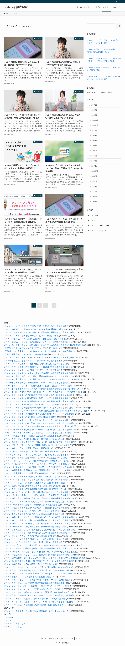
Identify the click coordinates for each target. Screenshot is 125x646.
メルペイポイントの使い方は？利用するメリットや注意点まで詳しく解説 (36, 458)
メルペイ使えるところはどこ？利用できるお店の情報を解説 (30, 536)
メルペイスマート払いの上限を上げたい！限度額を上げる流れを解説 (34, 439)
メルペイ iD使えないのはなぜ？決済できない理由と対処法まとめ (32, 486)
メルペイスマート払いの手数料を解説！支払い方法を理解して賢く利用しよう (38, 548)
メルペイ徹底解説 (16, 7)
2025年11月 (94, 125)
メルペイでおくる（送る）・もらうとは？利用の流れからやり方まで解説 (36, 480)
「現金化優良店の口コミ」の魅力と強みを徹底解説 (26, 354)
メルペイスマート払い (98, 231)
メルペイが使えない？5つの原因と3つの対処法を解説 (27, 577)
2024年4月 (93, 146)
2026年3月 (93, 105)
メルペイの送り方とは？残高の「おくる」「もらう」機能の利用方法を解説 (37, 498)
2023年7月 (93, 186)
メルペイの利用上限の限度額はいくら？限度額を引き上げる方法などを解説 (37, 470)
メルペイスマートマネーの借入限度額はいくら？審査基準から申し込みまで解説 (39, 401)
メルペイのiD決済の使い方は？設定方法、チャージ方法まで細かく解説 (35, 527)
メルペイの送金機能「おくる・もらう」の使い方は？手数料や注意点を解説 (37, 555)
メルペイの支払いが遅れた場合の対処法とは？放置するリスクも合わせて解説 (38, 573)
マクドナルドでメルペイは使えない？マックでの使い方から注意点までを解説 (38, 430)
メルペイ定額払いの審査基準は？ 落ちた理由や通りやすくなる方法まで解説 (37, 570)
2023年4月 (93, 197)
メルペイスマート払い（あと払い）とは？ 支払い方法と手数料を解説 (34, 483)
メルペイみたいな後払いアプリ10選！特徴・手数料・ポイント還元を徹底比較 (38, 580)
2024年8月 (93, 136)
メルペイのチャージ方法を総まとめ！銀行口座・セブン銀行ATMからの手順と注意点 (41, 552)
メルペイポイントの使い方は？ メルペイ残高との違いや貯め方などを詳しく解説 (39, 567)
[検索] (119, 1)
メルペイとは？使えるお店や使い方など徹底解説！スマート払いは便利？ (36, 611)
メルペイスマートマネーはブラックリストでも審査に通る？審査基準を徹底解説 (39, 373)
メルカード (94, 215)
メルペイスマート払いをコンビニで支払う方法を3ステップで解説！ (34, 589)
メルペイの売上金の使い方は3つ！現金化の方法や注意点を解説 (32, 505)
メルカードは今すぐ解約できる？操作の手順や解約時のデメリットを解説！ (37, 376)
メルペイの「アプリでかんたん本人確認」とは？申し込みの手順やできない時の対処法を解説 (45, 345)
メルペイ (93, 221)
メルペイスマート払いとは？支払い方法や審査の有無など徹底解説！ (34, 583)
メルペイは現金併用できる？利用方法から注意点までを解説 (30, 473)
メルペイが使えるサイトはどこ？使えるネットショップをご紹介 (32, 511)
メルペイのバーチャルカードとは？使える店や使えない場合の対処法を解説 (37, 364)
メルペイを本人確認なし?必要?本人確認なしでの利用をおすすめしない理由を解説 (40, 530)
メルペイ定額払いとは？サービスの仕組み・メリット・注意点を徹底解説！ (37, 342)
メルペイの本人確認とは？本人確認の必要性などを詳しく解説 (31, 564)
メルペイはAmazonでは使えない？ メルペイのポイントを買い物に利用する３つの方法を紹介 (45, 558)
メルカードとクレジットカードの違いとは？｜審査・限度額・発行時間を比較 (38, 386)
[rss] (116, 1)
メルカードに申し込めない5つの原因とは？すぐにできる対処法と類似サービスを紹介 (41, 379)
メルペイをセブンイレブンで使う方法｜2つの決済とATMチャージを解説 (36, 545)
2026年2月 (93, 110)
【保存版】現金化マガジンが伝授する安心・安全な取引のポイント (33, 348)
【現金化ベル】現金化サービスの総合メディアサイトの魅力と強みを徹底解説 (38, 351)
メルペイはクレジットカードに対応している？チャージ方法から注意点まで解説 (39, 502)
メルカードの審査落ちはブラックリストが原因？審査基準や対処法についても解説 (40, 389)
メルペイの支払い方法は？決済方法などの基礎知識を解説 (29, 448)
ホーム (43, 638)
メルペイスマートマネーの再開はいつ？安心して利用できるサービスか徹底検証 (39, 414)
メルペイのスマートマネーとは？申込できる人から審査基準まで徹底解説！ (37, 533)
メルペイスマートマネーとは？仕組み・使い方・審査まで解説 (31, 336)
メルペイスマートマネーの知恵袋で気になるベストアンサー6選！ (33, 404)
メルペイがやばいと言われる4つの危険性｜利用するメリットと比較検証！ (36, 445)
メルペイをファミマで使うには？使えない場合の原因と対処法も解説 (34, 514)
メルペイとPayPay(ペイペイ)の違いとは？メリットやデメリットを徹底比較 (37, 464)
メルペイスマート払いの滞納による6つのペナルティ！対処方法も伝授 (35, 599)
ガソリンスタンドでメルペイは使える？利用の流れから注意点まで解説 (35, 476)
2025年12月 (94, 120)
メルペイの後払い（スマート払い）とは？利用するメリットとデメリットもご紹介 (40, 523)
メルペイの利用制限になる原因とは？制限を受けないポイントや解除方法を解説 (39, 561)
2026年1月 (93, 115)
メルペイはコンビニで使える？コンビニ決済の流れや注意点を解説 (33, 542)
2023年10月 (94, 171)
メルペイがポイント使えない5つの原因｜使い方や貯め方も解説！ (33, 451)
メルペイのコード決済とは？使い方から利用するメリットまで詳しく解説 (36, 520)
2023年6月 (93, 191)
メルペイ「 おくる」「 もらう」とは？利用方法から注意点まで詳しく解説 (36, 461)
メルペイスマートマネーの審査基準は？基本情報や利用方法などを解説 (35, 489)
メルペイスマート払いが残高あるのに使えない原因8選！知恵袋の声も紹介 (36, 592)
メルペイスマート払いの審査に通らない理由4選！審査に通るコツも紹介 (36, 605)
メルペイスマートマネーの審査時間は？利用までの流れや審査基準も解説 (36, 398)
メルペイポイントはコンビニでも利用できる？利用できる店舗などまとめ (36, 455)
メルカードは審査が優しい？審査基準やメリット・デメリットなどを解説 (36, 383)
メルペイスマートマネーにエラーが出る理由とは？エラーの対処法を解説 (36, 420)
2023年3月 (93, 202)
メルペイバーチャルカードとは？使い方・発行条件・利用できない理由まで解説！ (40, 332)
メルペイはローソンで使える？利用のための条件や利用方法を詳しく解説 (36, 539)
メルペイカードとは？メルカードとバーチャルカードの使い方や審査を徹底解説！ (40, 602)
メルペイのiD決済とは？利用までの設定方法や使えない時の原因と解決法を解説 (39, 517)
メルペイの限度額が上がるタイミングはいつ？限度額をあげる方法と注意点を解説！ (41, 442)
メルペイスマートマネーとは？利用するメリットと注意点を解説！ (33, 370)
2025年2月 (93, 130)
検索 (118, 26)
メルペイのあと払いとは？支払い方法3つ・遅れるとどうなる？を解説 (35, 339)
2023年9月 (93, 176)
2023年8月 (93, 181)
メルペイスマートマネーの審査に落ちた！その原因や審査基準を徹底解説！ (37, 367)
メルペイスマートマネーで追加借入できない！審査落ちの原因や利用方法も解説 (39, 357)
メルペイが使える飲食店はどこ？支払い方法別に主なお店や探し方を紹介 (36, 495)
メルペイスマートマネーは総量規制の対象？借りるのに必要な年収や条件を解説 (39, 408)
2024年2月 (93, 156)
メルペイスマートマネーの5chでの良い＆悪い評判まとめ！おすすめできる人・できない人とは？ (46, 411)
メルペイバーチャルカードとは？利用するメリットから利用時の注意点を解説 (38, 467)
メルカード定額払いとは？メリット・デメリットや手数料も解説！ (33, 361)
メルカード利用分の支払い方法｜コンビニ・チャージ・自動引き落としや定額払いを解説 (43, 392)
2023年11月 (94, 166)
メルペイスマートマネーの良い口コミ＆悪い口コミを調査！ (30, 417)
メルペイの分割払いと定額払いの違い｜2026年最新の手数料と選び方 (34, 329)
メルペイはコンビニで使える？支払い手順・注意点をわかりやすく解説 (35, 326)
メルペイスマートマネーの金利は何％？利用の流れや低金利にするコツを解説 (38, 395)
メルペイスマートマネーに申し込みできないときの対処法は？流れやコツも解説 (39, 423)
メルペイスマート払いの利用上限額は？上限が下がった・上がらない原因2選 (37, 586)
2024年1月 (93, 161)
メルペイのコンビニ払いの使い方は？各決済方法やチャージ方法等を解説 (36, 492)
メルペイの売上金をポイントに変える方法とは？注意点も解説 (31, 436)
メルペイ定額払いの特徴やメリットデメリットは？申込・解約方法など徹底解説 (39, 595)
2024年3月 (93, 151)
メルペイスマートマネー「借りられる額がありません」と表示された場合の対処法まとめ (43, 426)
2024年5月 (93, 141)
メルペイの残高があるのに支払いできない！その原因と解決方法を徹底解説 (37, 508)
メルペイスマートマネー (99, 226)
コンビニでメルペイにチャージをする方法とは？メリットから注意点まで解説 (38, 433)
